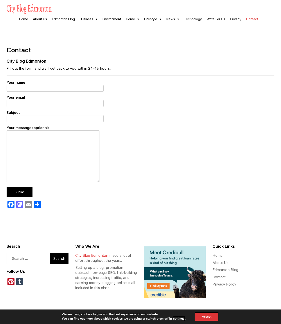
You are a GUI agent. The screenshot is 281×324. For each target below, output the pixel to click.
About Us (40, 19)
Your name (16, 82)
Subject (13, 112)
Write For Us (216, 19)
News (170, 19)
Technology (193, 19)
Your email (16, 97)
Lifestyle (150, 19)
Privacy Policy (224, 284)
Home (23, 19)
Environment (111, 19)
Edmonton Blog (63, 19)
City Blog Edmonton (91, 255)
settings (178, 319)
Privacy (235, 19)
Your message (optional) (28, 128)
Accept (206, 317)
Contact (252, 19)
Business (86, 19)
